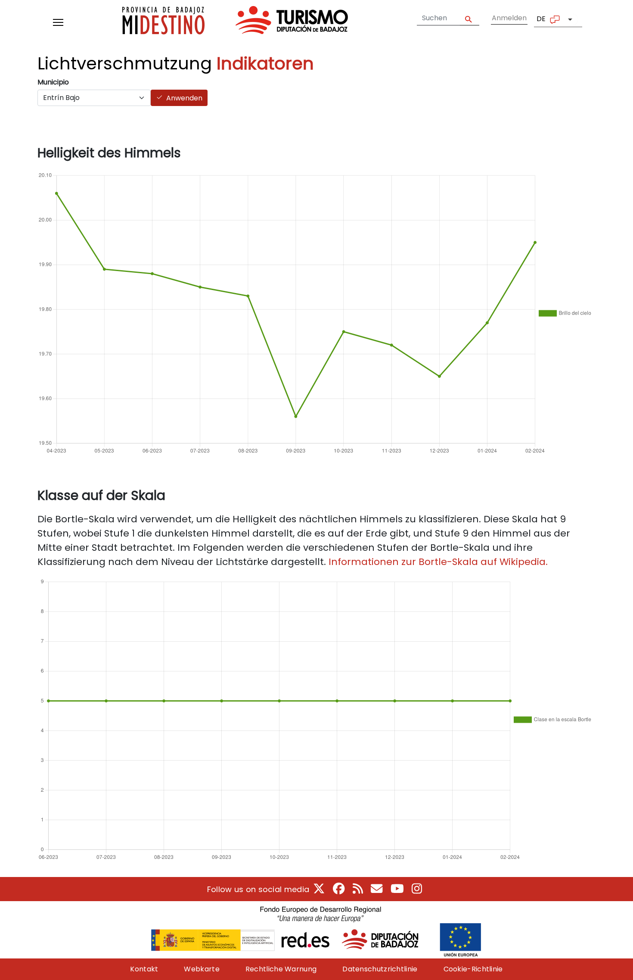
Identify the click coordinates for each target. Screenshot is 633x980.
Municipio (53, 82)
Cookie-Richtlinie (473, 969)
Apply (469, 18)
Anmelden (509, 18)
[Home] (235, 22)
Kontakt (144, 969)
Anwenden (184, 98)
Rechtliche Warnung (280, 969)
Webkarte (201, 969)
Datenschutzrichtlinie (379, 969)
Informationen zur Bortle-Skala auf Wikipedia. (438, 561)
